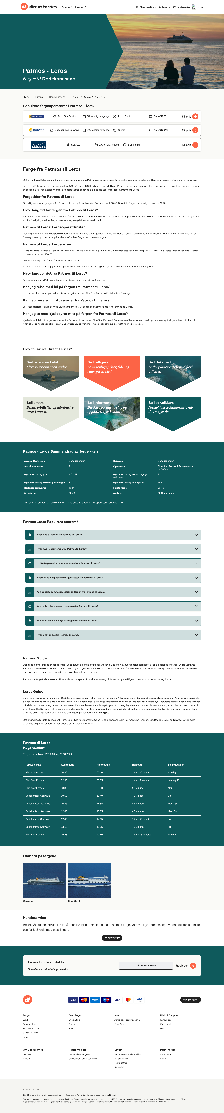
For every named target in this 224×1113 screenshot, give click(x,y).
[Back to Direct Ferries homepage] (39, 7)
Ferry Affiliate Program (79, 1054)
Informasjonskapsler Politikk (127, 1054)
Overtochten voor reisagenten (83, 1058)
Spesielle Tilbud (30, 1032)
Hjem (26, 97)
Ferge (26, 1037)
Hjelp (162, 1028)
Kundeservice (166, 1024)
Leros (75, 97)
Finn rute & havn (31, 1028)
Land (25, 1020)
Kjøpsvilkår (119, 1067)
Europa (39, 97)
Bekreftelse (119, 1024)
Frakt (71, 1028)
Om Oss (27, 1054)
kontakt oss (109, 1095)
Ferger (72, 1024)
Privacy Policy (121, 1058)
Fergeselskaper (30, 1024)
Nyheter (26, 1058)
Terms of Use (120, 1063)
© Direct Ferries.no (31, 1090)
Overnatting (74, 1020)
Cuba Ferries (166, 1054)
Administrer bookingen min (127, 1020)
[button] (113, 535)
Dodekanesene (57, 97)
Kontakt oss (165, 1020)
